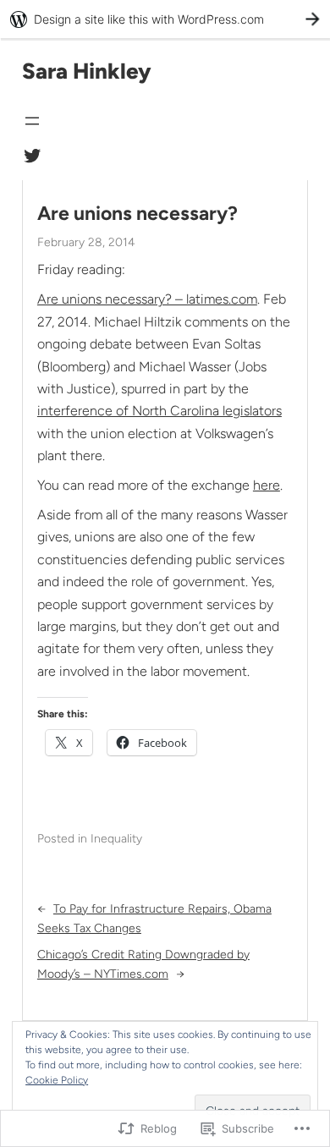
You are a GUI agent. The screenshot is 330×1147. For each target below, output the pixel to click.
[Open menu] (32, 121)
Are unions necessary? (137, 213)
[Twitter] (32, 155)
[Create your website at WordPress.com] (165, 19)
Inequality (116, 838)
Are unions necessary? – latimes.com (147, 299)
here (266, 485)
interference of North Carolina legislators (159, 411)
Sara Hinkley (86, 71)
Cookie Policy (56, 1080)
